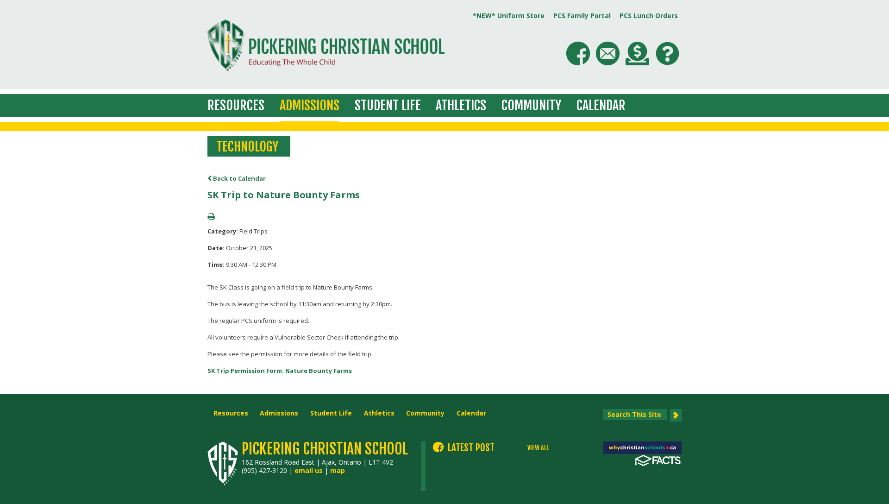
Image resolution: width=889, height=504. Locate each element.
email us (308, 470)
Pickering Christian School (325, 449)
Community (531, 105)
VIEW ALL (538, 448)
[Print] (211, 217)
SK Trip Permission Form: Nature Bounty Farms (279, 370)
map (337, 470)
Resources (235, 105)
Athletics (461, 105)
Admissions (309, 105)
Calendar (601, 105)
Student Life (388, 105)
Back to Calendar (239, 178)
